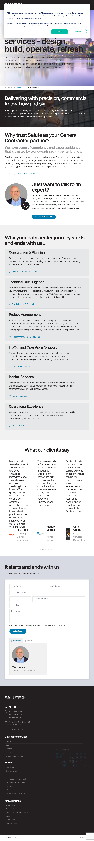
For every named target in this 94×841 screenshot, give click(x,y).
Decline (78, 31)
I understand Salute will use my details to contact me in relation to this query (38, 625)
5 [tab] (51, 549)
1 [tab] (40, 549)
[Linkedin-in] (6, 707)
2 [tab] (43, 549)
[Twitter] (10, 707)
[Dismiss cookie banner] (86, 8)
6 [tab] (54, 549)
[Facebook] (15, 707)
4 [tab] (48, 549)
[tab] (16, 640)
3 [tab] (45, 549)
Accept (59, 31)
